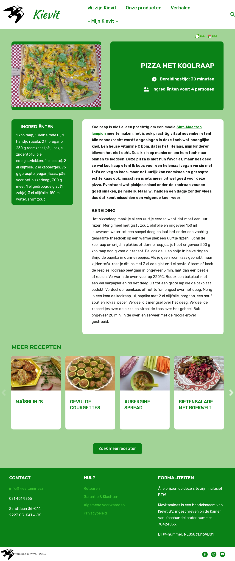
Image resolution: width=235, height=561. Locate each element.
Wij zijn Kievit (102, 8)
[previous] (3, 392)
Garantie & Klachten (101, 497)
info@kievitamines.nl (27, 488)
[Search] (229, 14)
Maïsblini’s (29, 401)
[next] (231, 392)
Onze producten (144, 8)
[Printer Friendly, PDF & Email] (206, 36)
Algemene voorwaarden (104, 505)
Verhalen (180, 8)
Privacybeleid (95, 513)
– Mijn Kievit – (102, 21)
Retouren (92, 488)
